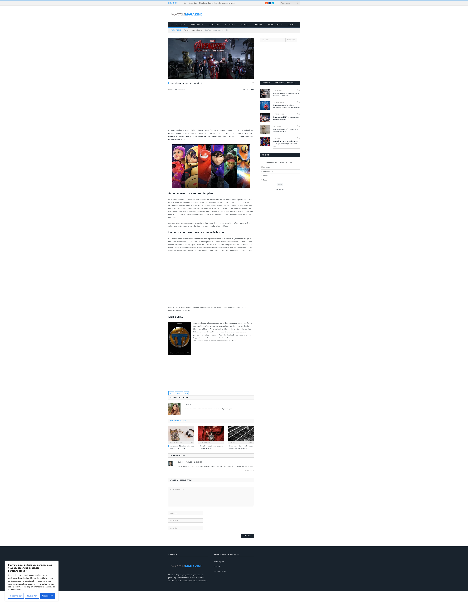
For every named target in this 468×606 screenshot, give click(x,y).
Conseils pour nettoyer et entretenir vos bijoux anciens (211, 447)
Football (266, 180)
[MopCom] (186, 14)
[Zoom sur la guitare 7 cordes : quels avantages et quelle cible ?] (241, 434)
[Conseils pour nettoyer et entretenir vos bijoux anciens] (211, 434)
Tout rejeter (32, 596)
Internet (229, 25)
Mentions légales (220, 571)
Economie (195, 25)
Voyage (291, 25)
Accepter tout (47, 596)
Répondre (249, 471)
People (265, 176)
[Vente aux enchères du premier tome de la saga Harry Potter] (181, 434)
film (184, 393)
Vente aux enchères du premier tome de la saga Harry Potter (182, 447)
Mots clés (291, 83)
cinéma (178, 393)
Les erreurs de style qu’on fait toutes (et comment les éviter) (285, 130)
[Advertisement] (211, 112)
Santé (244, 25)
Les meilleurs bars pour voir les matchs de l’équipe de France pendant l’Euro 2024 (285, 143)
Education (214, 25)
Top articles (279, 83)
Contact (217, 566)
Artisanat (266, 167)
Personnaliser (16, 596)
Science (258, 25)
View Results (279, 189)
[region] (31, 581)
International (268, 171)
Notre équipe (219, 561)
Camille (174, 89)
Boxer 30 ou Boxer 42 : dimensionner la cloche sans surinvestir (209, 3)
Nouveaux (266, 83)
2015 (171, 393)
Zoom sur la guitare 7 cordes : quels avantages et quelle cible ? (241, 447)
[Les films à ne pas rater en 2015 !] (211, 58)
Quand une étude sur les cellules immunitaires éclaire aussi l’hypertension (286, 106)
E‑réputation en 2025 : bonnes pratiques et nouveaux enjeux (286, 118)
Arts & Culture (178, 25)
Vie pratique (273, 25)
